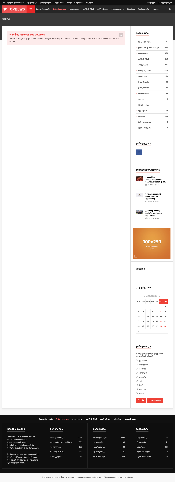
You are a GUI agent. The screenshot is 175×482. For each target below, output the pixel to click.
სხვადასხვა (153, 105)
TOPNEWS (6, 19)
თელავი (143, 373)
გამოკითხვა (153, 87)
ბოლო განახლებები (75, 3)
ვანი (141, 381)
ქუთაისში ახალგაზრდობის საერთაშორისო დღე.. (155, 179)
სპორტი (131, 9)
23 (165, 321)
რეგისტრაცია (166, 3)
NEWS (16, 9)
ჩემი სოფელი (59, 9)
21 (157, 321)
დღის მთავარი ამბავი (153, 47)
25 (143, 326)
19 (148, 321)
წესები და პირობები (15, 3)
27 (153, 326)
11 (143, 316)
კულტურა (153, 76)
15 (161, 316)
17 (138, 321)
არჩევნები (102, 9)
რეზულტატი (155, 400)
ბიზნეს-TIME (88, 9)
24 (138, 326)
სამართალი (153, 93)
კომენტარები (45, 3)
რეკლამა (90, 3)
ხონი (141, 385)
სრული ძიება (59, 3)
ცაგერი (142, 377)
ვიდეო (156, 9)
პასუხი (141, 400)
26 (148, 326)
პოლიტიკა (74, 9)
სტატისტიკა (32, 3)
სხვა (141, 393)
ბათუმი (142, 369)
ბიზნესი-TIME (57, 452)
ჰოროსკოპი (143, 9)
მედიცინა (153, 110)
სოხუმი (142, 389)
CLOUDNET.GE (121, 477)
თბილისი (143, 365)
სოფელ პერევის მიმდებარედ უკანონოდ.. (153, 196)
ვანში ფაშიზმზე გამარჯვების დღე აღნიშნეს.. (153, 213)
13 (153, 316)
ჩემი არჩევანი (153, 128)
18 (143, 321)
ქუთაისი (143, 361)
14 (157, 316)
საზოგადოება (153, 70)
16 (165, 316)
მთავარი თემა (43, 9)
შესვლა (152, 3)
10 (138, 316)
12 (148, 316)
